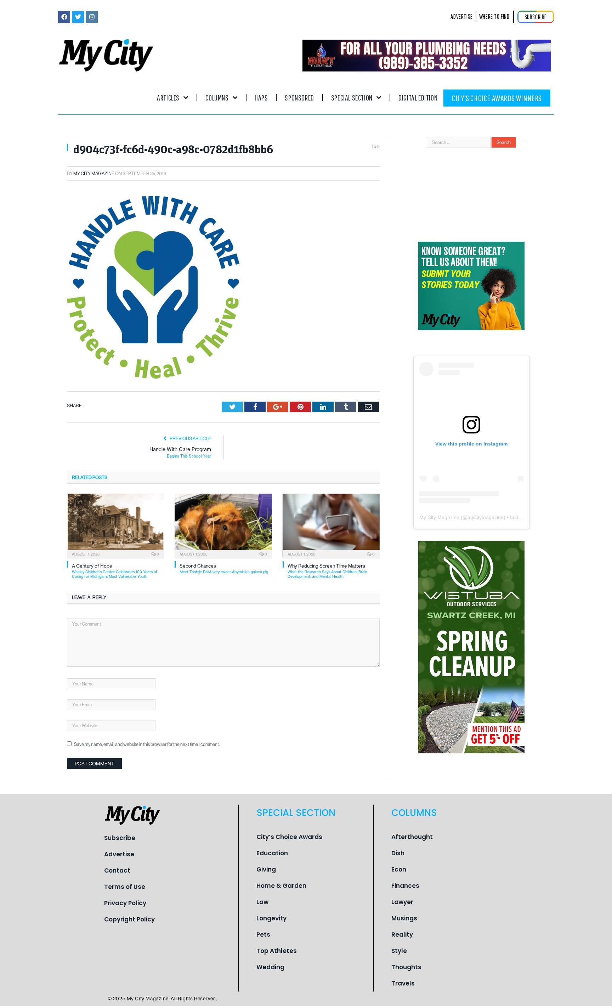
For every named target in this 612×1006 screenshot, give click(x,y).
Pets (263, 934)
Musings (404, 918)
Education (272, 853)
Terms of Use (124, 887)
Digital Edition (417, 97)
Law (262, 902)
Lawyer (402, 902)
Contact (117, 870)
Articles (168, 97)
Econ (398, 869)
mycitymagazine (486, 517)
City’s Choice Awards (289, 837)
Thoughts (406, 967)
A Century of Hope (114, 571)
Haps (261, 97)
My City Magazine (93, 173)
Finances (405, 885)
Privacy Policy (125, 903)
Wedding (270, 967)
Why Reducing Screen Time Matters (327, 571)
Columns (216, 97)
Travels (403, 983)
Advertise (119, 854)
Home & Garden (281, 885)
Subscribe (119, 838)
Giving (266, 869)
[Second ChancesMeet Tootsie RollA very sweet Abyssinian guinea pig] (223, 525)
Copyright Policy (129, 919)
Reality (402, 934)
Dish (397, 853)
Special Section (352, 97)
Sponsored (299, 97)
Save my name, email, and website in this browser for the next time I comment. (147, 744)
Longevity (271, 918)
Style (399, 951)
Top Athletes (276, 951)
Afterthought (412, 837)
